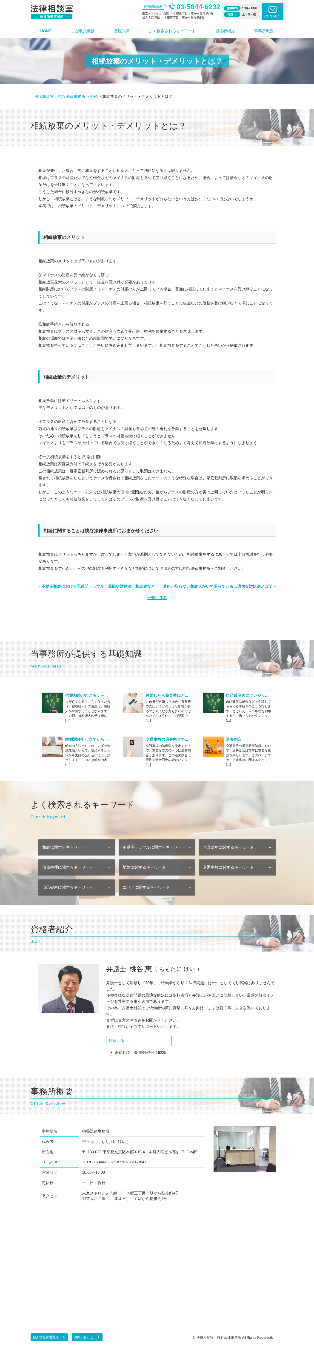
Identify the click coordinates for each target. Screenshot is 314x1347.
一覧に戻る (157, 598)
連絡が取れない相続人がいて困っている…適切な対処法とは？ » (219, 586)
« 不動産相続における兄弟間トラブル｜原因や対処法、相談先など (96, 586)
